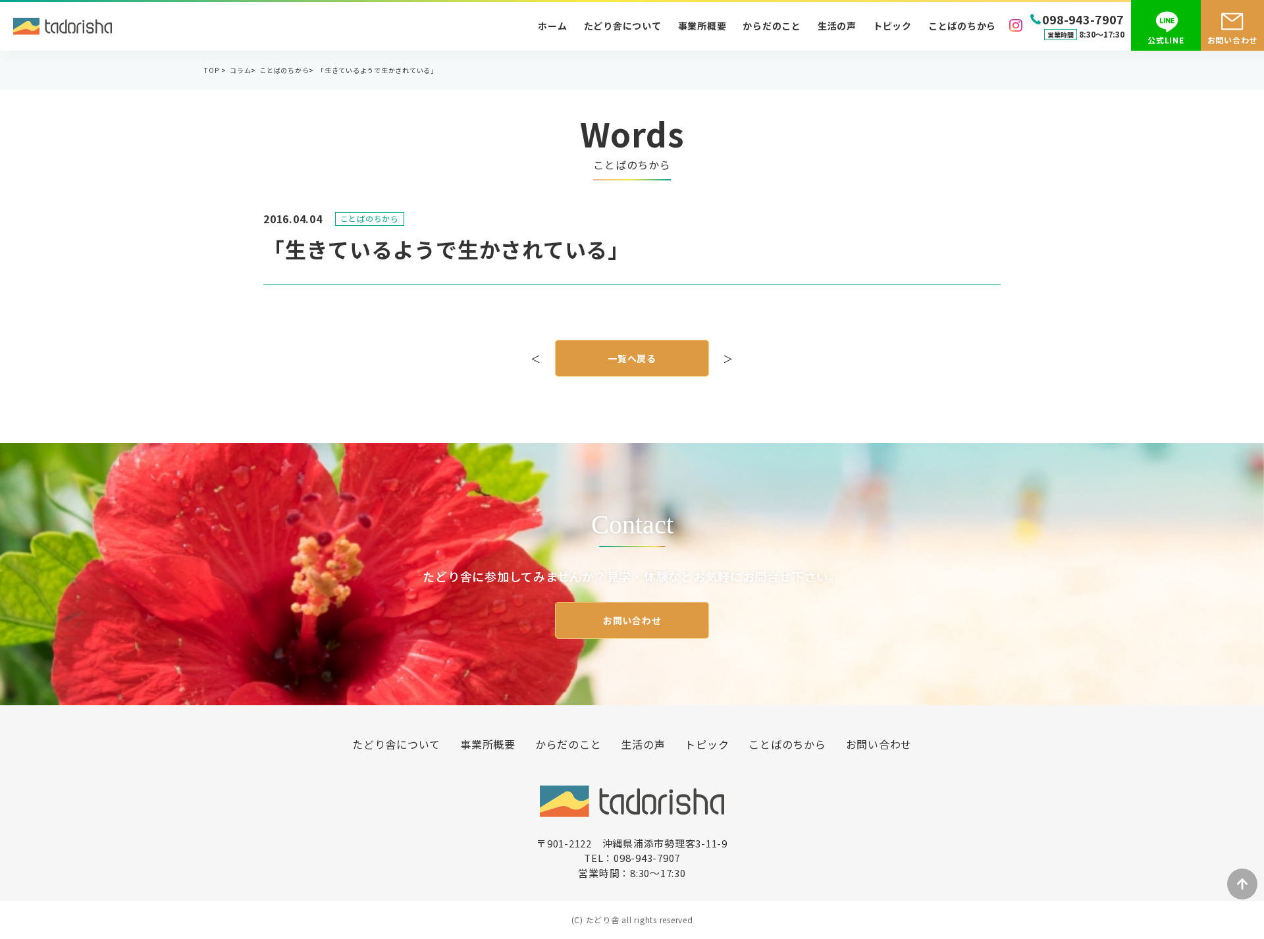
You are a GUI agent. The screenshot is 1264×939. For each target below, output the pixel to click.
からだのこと (772, 25)
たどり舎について (623, 25)
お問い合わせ (632, 620)
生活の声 (837, 25)
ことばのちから (962, 25)
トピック (892, 25)
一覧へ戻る (632, 358)
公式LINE (1165, 39)
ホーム (552, 25)
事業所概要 (702, 25)
